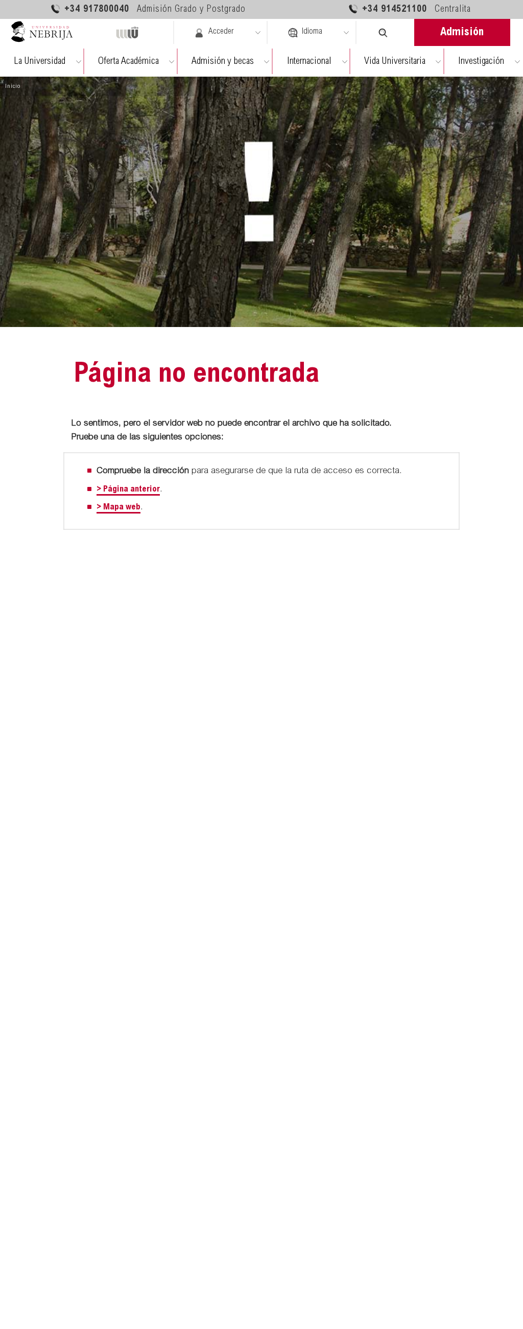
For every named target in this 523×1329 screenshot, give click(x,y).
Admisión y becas (223, 61)
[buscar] (383, 32)
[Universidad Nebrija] (46, 32)
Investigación (481, 61)
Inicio (12, 86)
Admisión (462, 32)
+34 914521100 (416, 9)
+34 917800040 (155, 9)
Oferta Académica (128, 61)
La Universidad (39, 61)
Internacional (309, 61)
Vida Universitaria (394, 61)
